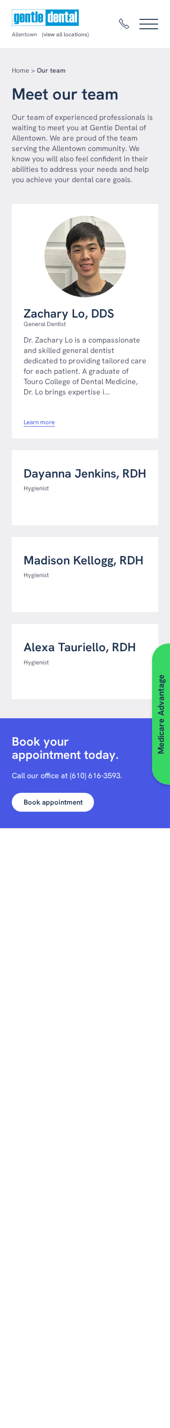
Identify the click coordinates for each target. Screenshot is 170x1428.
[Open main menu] (148, 24)
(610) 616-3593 (95, 776)
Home (20, 70)
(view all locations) (65, 34)
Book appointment (53, 802)
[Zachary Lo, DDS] (85, 256)
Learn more (39, 422)
